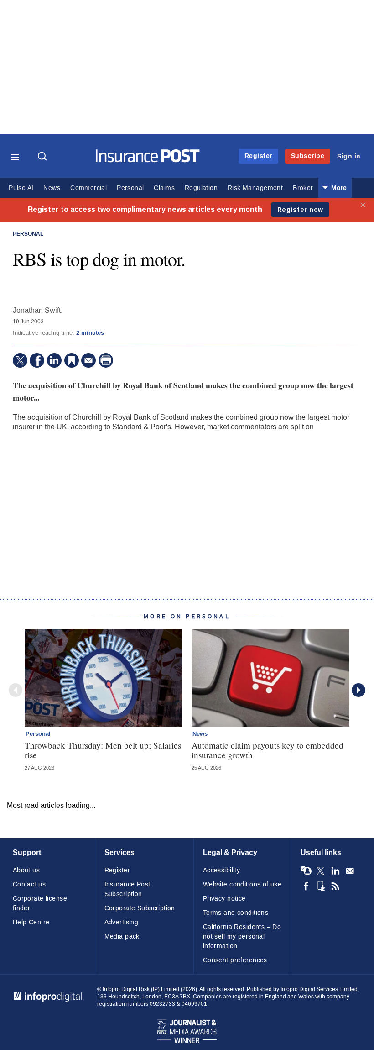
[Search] (43, 157)
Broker (303, 188)
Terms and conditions (235, 912)
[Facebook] (37, 360)
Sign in (349, 156)
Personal (130, 188)
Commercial (88, 188)
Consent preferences (235, 960)
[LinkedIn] (54, 360)
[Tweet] (20, 360)
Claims (164, 188)
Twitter (320, 870)
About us (26, 870)
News (51, 188)
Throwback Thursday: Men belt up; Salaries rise (103, 750)
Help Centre (31, 922)
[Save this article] (71, 360)
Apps (320, 886)
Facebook (306, 886)
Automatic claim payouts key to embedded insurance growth (267, 750)
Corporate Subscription (139, 908)
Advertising (121, 922)
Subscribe (308, 156)
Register (258, 156)
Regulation (201, 188)
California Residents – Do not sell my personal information (242, 936)
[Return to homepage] (148, 160)
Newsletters (349, 870)
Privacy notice (224, 898)
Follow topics (306, 870)
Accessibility (221, 870)
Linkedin (335, 870)
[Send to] (88, 360)
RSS (335, 886)
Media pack (122, 936)
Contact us (29, 884)
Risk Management (255, 188)
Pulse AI (21, 188)
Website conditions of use (242, 884)
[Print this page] (106, 360)
